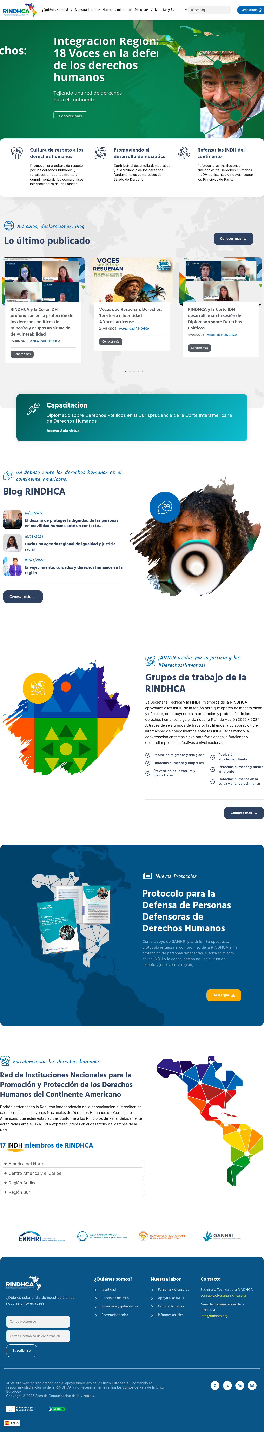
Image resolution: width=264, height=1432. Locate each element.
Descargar (221, 995)
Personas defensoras (173, 1289)
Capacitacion (67, 406)
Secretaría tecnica (114, 1315)
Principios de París (115, 1298)
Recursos (141, 10)
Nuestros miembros (117, 10)
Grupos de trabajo (171, 1306)
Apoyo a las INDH (171, 1298)
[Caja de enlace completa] (43, 311)
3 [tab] (134, 371)
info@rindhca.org (214, 1316)
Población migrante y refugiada (178, 755)
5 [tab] (142, 371)
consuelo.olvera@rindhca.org (223, 1296)
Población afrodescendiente (233, 757)
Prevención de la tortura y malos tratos (174, 773)
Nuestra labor (85, 10)
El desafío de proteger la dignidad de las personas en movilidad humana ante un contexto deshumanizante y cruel (71, 523)
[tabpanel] (132, 311)
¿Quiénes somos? (55, 10)
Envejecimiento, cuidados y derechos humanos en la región (74, 570)
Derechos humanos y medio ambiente (240, 769)
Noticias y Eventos (169, 10)
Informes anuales (170, 1315)
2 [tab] (130, 371)
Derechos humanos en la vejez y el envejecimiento (239, 781)
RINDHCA (87, 1396)
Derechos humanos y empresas (178, 763)
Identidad (108, 1289)
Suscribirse (22, 1351)
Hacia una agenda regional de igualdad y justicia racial (70, 547)
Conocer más (230, 239)
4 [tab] (138, 371)
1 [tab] (126, 371)
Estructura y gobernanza (119, 1306)
